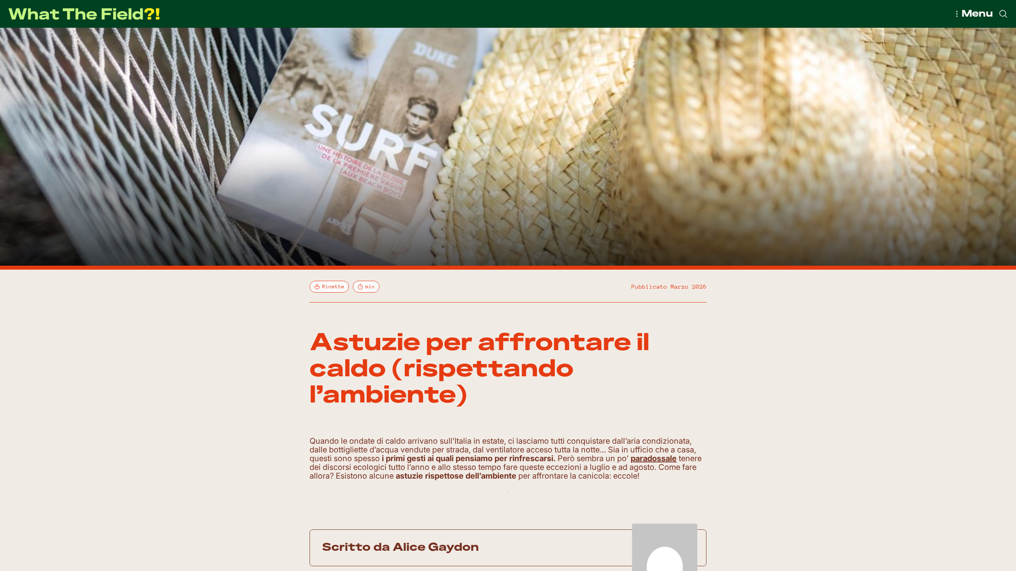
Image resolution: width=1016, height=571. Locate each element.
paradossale (654, 458)
